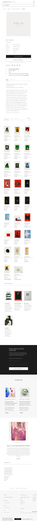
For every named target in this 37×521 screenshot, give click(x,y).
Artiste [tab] (11, 79)
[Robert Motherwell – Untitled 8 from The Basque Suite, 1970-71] (28, 130)
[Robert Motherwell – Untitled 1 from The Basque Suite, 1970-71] (8, 269)
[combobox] (18, 5)
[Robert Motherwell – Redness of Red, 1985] (8, 183)
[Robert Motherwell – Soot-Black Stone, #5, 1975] (28, 183)
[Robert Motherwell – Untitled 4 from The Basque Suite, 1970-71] (8, 165)
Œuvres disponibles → (18, 60)
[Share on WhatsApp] (19, 65)
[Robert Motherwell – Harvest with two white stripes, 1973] (28, 251)
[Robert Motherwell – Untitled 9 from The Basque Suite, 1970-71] (18, 130)
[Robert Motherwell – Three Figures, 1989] (28, 217)
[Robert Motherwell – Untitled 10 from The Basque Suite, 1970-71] (8, 130)
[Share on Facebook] (12, 65)
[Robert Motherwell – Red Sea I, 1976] (18, 183)
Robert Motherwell (10, 40)
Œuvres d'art (22, 502)
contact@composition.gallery (8, 497)
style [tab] (14, 79)
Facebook (34, 498)
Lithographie (15, 46)
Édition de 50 (15, 50)
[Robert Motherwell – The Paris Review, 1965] (28, 234)
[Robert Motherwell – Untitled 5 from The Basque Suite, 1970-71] (28, 148)
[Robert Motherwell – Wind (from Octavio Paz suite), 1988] (18, 269)
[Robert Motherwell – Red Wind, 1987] (8, 234)
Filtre (28, 118)
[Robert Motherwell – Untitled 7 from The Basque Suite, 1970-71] (8, 148)
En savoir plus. (26, 75)
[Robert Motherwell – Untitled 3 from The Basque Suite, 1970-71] (18, 165)
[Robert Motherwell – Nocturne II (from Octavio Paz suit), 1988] (8, 251)
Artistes (21, 500)
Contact (21, 503)
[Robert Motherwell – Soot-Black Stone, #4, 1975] (8, 200)
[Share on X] (14, 65)
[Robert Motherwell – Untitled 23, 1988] (18, 234)
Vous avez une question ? (14, 69)
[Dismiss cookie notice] (31, 519)
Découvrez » (18, 458)
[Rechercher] (33, 5)
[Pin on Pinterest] (17, 65)
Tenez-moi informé (18, 56)
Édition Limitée (15, 44)
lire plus (7, 412)
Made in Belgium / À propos (25, 497)
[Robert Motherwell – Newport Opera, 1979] (8, 217)
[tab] (6, 119)
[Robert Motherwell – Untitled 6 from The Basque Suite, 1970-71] (18, 148)
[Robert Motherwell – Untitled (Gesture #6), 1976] (18, 217)
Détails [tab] (7, 79)
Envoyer (34, 511)
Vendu (14, 52)
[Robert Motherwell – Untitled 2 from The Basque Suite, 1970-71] (28, 165)
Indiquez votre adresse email (15, 358)
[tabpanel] (17, 98)
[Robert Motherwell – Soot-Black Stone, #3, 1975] (18, 200)
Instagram (34, 497)
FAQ (21, 498)
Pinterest (34, 500)
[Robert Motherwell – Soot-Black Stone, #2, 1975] (28, 200)
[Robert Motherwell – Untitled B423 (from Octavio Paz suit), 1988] (18, 251)
